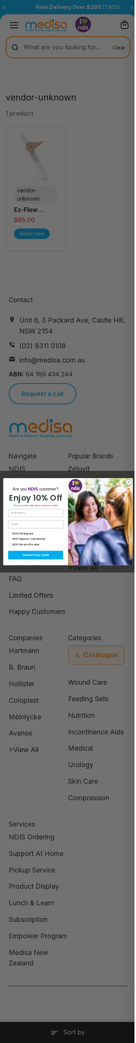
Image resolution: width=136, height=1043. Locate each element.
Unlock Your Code (36, 555)
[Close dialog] (128, 482)
